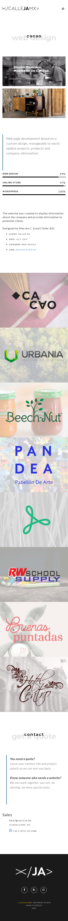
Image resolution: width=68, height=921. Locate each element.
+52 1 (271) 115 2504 (24, 831)
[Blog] (34, 890)
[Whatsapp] (43, 890)
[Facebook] (24, 890)
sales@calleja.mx (20, 820)
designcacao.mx (26, 250)
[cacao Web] (34, 103)
